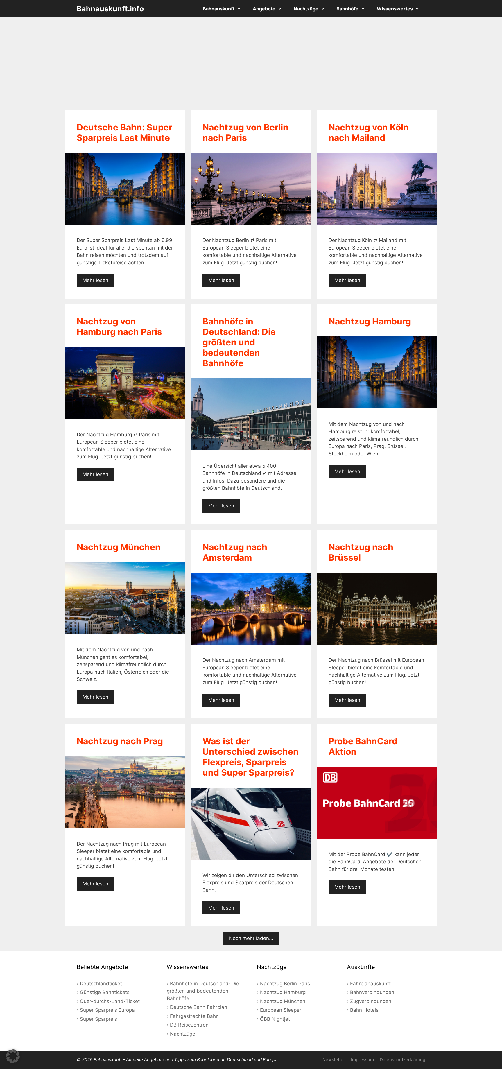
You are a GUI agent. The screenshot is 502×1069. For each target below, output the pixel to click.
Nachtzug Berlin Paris (285, 984)
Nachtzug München (119, 547)
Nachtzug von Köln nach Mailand (369, 132)
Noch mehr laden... (251, 938)
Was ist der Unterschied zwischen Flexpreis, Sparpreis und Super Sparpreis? (250, 757)
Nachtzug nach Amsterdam (234, 552)
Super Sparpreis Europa (107, 1010)
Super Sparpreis (98, 1019)
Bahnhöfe (347, 9)
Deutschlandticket (101, 984)
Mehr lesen (95, 280)
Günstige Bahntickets (105, 992)
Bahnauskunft (218, 9)
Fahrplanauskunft (370, 984)
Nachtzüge (306, 9)
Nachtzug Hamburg (370, 321)
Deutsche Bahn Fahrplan (198, 1007)
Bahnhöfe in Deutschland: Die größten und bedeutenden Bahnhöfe (239, 342)
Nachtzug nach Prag (120, 741)
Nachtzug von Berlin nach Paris (245, 132)
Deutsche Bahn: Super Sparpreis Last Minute (124, 132)
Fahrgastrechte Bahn (194, 1016)
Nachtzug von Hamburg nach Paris (119, 326)
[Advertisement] (251, 64)
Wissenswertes (395, 9)
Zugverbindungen (370, 1001)
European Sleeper (280, 1010)
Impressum (362, 1059)
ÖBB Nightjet (275, 1019)
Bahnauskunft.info (110, 8)
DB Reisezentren (189, 1025)
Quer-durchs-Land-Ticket (110, 1001)
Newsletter (333, 1059)
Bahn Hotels (364, 1010)
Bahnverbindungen (372, 992)
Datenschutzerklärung (402, 1059)
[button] (13, 1056)
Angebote (264, 9)
